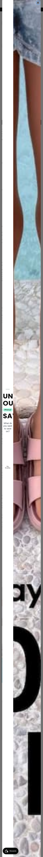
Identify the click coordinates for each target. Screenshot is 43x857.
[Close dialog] (38, 3)
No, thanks (7, 467)
